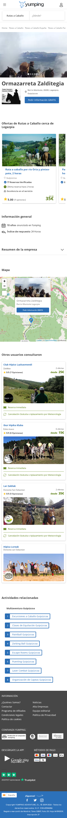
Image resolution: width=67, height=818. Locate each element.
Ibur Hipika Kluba (13, 425)
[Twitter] (35, 801)
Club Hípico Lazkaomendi (17, 364)
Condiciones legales (12, 715)
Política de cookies (11, 719)
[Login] (61, 5)
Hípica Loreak (11, 547)
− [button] (4, 286)
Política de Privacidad (44, 715)
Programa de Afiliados (14, 710)
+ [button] (4, 281)
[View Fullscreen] (4, 293)
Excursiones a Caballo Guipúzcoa (30, 616)
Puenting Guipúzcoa (23, 661)
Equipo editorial (41, 710)
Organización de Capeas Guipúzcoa (31, 679)
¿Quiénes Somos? (11, 702)
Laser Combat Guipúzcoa (25, 670)
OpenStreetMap (51, 340)
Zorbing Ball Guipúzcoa (25, 643)
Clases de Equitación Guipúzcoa (29, 625)
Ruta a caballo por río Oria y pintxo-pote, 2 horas (27, 171)
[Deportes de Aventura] (31, 4)
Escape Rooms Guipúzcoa (26, 652)
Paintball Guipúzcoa (23, 634)
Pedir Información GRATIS (42, 99)
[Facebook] (27, 801)
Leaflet (39, 340)
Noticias (37, 702)
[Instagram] (42, 801)
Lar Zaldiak (9, 486)
